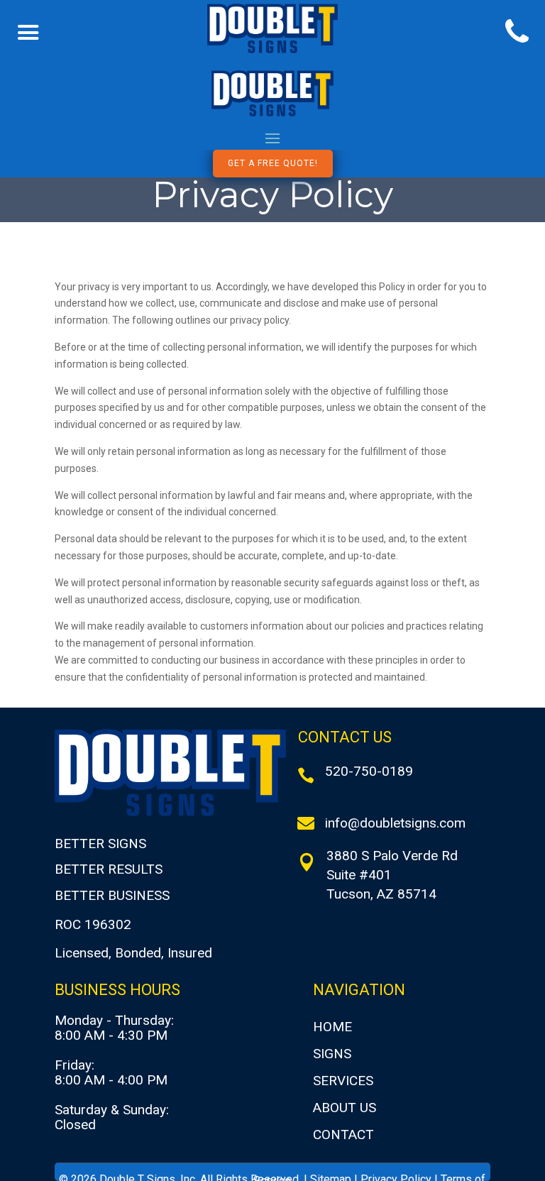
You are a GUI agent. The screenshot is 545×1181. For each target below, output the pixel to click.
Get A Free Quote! (273, 163)
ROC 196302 (93, 924)
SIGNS (332, 1053)
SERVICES (343, 1080)
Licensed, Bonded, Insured (133, 953)
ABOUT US (344, 1107)
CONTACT (343, 1134)
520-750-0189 (369, 771)
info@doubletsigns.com (395, 823)
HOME (332, 1026)
